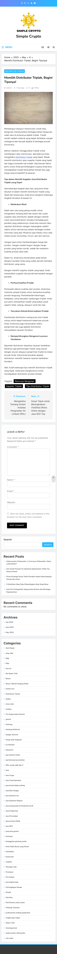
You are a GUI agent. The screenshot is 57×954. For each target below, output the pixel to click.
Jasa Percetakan (12, 816)
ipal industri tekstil (13, 755)
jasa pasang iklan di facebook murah (19, 806)
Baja (7, 658)
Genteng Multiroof (13, 729)
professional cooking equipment (18, 913)
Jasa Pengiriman (12, 811)
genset (8, 719)
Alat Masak (10, 648)
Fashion (9, 709)
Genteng (9, 724)
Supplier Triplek (14, 386)
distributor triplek (24, 157)
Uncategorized (11, 928)
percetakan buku (12, 882)
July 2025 (9, 622)
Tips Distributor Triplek (37, 386)
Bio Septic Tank (11, 673)
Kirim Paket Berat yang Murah (17, 846)
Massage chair (11, 867)
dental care (10, 689)
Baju (7, 663)
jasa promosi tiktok (13, 821)
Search (8, 539)
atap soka (9, 653)
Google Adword (12, 734)
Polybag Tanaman (13, 907)
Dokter (8, 699)
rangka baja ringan (13, 918)
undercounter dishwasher (15, 933)
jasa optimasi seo (12, 795)
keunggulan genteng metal (16, 841)
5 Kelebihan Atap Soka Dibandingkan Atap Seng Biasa (27, 584)
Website (11, 502)
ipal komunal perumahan (15, 760)
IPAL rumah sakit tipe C (14, 765)
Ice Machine (10, 745)
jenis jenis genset (12, 831)
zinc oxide (9, 938)
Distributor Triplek (14, 71)
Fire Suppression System (15, 714)
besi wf (8, 668)
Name (11, 479)
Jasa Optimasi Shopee (14, 801)
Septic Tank (10, 923)
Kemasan (9, 836)
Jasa (7, 770)
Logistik (9, 862)
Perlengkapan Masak (14, 887)
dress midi (10, 704)
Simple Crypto (28, 36)
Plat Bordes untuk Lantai (15, 902)
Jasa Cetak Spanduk (13, 780)
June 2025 (10, 627)
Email (10, 491)
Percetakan (10, 877)
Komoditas (10, 851)
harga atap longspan (14, 740)
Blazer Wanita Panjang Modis (17, 684)
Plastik (8, 892)
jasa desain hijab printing (15, 785)
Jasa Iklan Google (12, 790)
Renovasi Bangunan (24, 381)
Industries (9, 750)
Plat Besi (9, 897)
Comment (13, 447)
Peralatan (9, 872)
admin (9, 88)
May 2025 (10, 632)
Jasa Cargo (10, 775)
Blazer (8, 678)
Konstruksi (10, 857)
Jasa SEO (9, 826)
